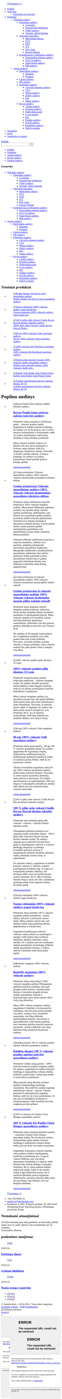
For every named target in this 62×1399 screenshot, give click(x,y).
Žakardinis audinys (28, 22)
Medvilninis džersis (34, 38)
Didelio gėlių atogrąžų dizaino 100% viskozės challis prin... (30, 366)
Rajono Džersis (32, 52)
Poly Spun (30, 49)
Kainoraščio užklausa (11, 1230)
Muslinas (29, 74)
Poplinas (29, 76)
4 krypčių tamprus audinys (37, 87)
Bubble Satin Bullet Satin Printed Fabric (32, 376)
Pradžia (10, 9)
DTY (27, 41)
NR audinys (25, 82)
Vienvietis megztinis (28, 36)
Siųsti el (5, 1312)
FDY (27, 44)
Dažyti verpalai (32, 128)
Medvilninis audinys (29, 71)
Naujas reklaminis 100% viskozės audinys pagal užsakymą (33, 905)
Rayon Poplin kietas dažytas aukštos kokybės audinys (30, 414)
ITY (27, 47)
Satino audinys (32, 101)
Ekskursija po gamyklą (24, 14)
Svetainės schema (9, 1307)
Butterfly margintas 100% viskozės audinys (29, 973)
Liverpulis (30, 25)
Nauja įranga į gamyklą (16, 1287)
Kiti (27, 98)
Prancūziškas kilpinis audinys (39, 57)
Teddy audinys (32, 30)
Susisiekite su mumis (17, 136)
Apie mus (11, 11)
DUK (10, 133)
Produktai (11, 17)
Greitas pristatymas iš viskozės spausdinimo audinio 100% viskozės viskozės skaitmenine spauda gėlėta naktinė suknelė (32, 596)
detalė (27, 467)
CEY (27, 90)
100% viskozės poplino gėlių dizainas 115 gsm (30, 670)
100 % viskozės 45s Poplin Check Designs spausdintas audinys (33, 1124)
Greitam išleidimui (12, 1270)
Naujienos (12, 131)
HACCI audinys (33, 60)
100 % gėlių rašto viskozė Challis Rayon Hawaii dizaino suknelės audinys (33, 811)
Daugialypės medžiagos (36, 28)
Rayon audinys (26, 103)
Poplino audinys (33, 120)
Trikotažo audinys (21, 19)
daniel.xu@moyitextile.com (20, 1201)
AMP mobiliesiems (29, 1307)
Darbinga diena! (11, 1254)
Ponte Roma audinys (35, 63)
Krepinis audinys (33, 109)
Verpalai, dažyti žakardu (36, 33)
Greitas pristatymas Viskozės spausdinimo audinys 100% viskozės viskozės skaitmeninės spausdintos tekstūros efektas (31, 491)
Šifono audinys (32, 93)
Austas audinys (20, 68)
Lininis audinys (26, 79)
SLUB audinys (32, 122)
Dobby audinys (32, 95)
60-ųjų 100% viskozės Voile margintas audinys (30, 738)
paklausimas (19, 467)
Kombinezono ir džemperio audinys (36, 55)
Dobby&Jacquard (33, 112)
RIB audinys (31, 65)
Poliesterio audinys (28, 84)
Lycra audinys (32, 114)
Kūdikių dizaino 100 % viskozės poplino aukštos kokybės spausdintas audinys (33, 1054)
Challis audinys (32, 106)
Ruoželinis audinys (34, 125)
